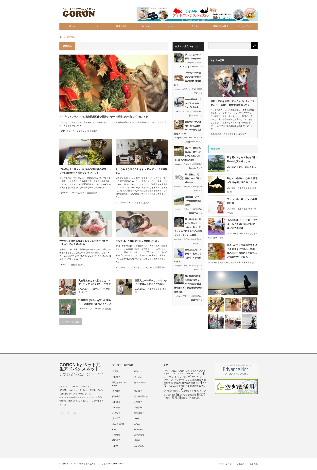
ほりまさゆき (140, 382)
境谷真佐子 (242, 209)
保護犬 (200, 380)
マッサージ (179, 380)
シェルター (187, 373)
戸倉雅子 (116, 418)
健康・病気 (121, 26)
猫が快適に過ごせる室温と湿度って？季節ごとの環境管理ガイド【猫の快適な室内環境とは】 (188, 284)
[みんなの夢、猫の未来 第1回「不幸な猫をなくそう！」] (216, 321)
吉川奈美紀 (92, 131)
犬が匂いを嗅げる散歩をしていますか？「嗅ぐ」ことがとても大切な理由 (84, 242)
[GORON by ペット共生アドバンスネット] (79, 12)
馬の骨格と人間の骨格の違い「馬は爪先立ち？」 (193, 178)
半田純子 (116, 377)
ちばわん (188, 371)
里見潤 (146, 203)
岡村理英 (116, 396)
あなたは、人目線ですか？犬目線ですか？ (138, 240)
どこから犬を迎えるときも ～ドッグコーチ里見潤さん (141, 171)
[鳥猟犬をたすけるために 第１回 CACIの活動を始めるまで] (233, 321)
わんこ (195, 371)
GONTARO (243, 234)
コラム (179, 373)
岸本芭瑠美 (139, 435)
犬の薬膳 (171, 395)
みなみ (185, 67)
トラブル (185, 164)
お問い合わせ (225, 464)
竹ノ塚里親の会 (141, 396)
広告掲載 (254, 464)
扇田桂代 (242, 134)
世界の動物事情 (220, 26)
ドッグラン (182, 377)
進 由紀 (194, 186)
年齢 (197, 383)
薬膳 (196, 394)
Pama (115, 429)
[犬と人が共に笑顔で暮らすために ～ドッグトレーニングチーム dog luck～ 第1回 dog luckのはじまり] (233, 283)
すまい (171, 26)
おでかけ (146, 26)
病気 (182, 395)
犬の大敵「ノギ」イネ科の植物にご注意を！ (193, 201)
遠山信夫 (116, 407)
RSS (75, 413)
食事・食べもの (248, 262)
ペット (193, 376)
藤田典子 (116, 440)
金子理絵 (116, 391)
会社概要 (241, 464)
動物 (168, 383)
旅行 (183, 386)
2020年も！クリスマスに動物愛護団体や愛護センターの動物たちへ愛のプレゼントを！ (85, 171)
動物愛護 (176, 382)
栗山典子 (138, 391)
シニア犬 (197, 373)
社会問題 (189, 395)
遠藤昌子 (138, 407)
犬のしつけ (188, 391)
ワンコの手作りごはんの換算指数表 (242, 201)
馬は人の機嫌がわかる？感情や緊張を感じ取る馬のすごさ (242, 180)
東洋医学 (194, 386)
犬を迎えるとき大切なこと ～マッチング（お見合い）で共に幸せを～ (94, 282)
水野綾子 (138, 402)
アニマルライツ (245, 26)
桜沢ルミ (138, 371)
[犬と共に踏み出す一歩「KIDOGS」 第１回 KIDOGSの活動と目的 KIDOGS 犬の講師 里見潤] (216, 304)
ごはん (174, 371)
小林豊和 (116, 435)
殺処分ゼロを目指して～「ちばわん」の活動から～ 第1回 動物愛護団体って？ (233, 103)
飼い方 (72, 26)
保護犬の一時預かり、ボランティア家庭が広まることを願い (151, 282)
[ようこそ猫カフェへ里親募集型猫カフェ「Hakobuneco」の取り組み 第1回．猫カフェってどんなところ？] (233, 304)
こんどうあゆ (118, 424)
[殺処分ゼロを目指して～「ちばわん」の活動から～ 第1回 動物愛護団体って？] (249, 304)
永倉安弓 (116, 413)
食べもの (195, 26)
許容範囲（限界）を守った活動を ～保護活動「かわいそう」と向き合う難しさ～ (94, 302)
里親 (183, 398)
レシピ (189, 380)
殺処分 (202, 386)
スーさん (138, 377)
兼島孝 (137, 440)
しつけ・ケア (148, 267)
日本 (187, 386)
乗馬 (194, 380)
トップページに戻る (71, 322)
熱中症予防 (173, 391)
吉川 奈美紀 (197, 111)
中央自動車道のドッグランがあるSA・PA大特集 (193, 103)
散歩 (178, 386)
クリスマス (170, 374)
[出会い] (249, 321)
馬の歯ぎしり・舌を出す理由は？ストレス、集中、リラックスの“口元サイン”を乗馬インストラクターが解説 (188, 227)
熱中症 (166, 391)
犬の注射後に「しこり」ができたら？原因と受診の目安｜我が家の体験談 (242, 224)
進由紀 (184, 186)
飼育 (194, 398)
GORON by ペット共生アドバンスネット (80, 366)
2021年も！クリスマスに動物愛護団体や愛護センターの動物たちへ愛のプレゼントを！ (104, 116)
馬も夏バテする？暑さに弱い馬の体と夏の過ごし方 (242, 159)
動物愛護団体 (188, 383)
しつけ (96, 26)
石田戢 (115, 446)
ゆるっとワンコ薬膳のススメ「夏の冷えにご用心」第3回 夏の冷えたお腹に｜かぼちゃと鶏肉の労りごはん (242, 251)
